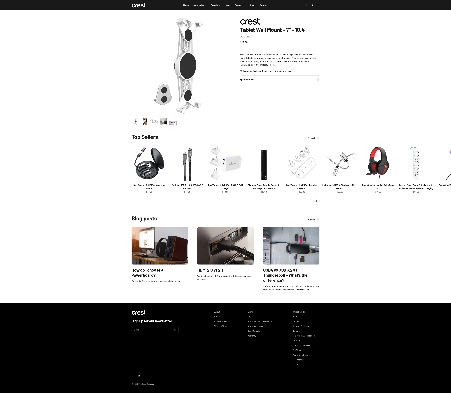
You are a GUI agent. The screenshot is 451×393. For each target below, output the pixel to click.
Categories (198, 5)
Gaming (296, 331)
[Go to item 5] (173, 123)
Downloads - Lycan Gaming (259, 321)
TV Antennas (298, 359)
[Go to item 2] (144, 122)
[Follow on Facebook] (133, 375)
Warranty (251, 335)
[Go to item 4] (163, 122)
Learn (227, 5)
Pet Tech (297, 350)
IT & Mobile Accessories (304, 335)
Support (239, 5)
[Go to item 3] (154, 122)
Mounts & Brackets (301, 345)
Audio (295, 316)
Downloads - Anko (255, 326)
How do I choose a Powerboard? (147, 272)
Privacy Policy (220, 321)
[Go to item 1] (135, 122)
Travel (295, 364)
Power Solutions (300, 355)
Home (186, 5)
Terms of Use (220, 326)
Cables (296, 321)
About (252, 5)
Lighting (296, 340)
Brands (214, 5)
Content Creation (301, 326)
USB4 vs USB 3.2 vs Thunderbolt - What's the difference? (285, 274)
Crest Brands (299, 311)
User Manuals (253, 331)
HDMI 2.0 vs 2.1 (210, 269)
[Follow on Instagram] (139, 375)
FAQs (249, 316)
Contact (264, 5)
